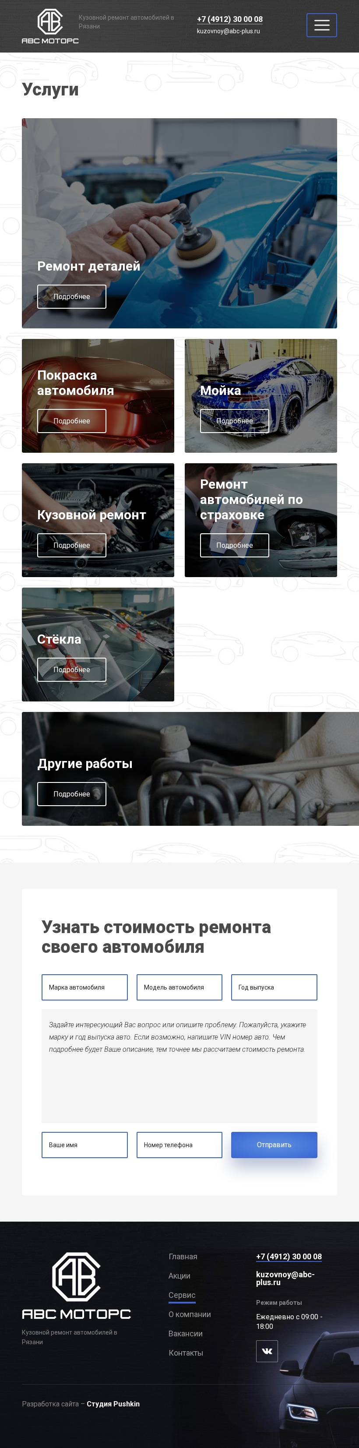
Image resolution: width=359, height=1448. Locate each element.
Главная (183, 1256)
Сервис (182, 1295)
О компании (190, 1314)
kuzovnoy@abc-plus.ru (228, 31)
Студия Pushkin (113, 1404)
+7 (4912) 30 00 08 (230, 19)
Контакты (186, 1353)
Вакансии (186, 1333)
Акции (179, 1276)
